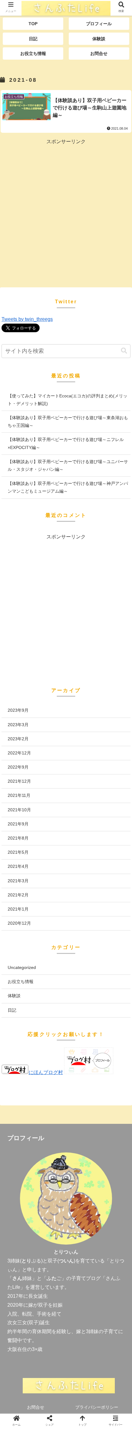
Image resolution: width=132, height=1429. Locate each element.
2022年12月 (19, 752)
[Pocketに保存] (110, 1067)
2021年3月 (18, 880)
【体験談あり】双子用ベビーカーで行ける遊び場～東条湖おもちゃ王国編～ (68, 421)
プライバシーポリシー (96, 1407)
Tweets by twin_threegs (27, 319)
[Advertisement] (66, 212)
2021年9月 (18, 823)
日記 (12, 1010)
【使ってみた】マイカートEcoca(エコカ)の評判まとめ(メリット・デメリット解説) (67, 399)
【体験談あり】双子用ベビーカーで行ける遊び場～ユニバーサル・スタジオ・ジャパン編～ (68, 465)
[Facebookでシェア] (51, 1067)
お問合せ (35, 1407)
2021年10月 (19, 809)
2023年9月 (18, 710)
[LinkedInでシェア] (81, 1083)
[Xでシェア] (21, 1067)
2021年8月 (18, 838)
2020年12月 (19, 923)
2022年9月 (18, 767)
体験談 (14, 995)
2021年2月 (18, 894)
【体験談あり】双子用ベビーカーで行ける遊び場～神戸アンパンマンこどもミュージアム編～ (68, 487)
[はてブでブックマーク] (81, 1067)
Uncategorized (22, 967)
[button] (124, 350)
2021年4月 (18, 866)
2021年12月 (19, 781)
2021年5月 (18, 852)
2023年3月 (18, 724)
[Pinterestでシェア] (51, 1083)
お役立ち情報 (20, 981)
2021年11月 (19, 795)
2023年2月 (18, 738)
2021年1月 (18, 909)
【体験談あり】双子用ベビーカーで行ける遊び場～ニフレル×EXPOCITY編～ (66, 443)
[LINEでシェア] (21, 1083)
